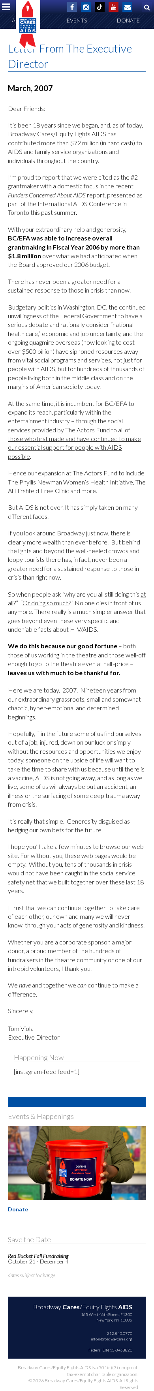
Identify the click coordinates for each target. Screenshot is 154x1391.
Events (77, 20)
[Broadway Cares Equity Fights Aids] (28, 24)
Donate (128, 20)
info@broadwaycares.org (111, 1339)
